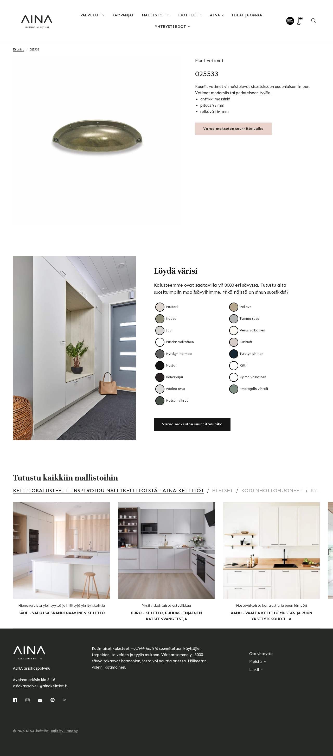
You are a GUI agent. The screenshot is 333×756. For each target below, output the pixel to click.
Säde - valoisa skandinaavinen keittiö (61, 613)
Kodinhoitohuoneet (272, 490)
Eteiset (222, 490)
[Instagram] (31, 700)
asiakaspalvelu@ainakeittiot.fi (40, 686)
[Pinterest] (56, 700)
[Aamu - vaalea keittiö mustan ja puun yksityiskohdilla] (271, 550)
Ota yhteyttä (261, 653)
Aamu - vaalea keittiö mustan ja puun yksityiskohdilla (271, 616)
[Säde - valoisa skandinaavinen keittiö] (61, 550)
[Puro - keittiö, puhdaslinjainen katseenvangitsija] (166, 550)
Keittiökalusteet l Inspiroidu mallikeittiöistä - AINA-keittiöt (108, 490)
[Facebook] (18, 700)
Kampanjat (123, 15)
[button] (192, 424)
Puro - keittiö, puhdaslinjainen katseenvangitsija (166, 616)
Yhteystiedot (170, 26)
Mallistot (153, 15)
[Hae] (314, 21)
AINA (215, 15)
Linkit (254, 669)
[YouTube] (43, 700)
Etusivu (18, 49)
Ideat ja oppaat (248, 15)
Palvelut (90, 15)
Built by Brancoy (64, 731)
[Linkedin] (68, 700)
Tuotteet (187, 15)
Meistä (255, 661)
